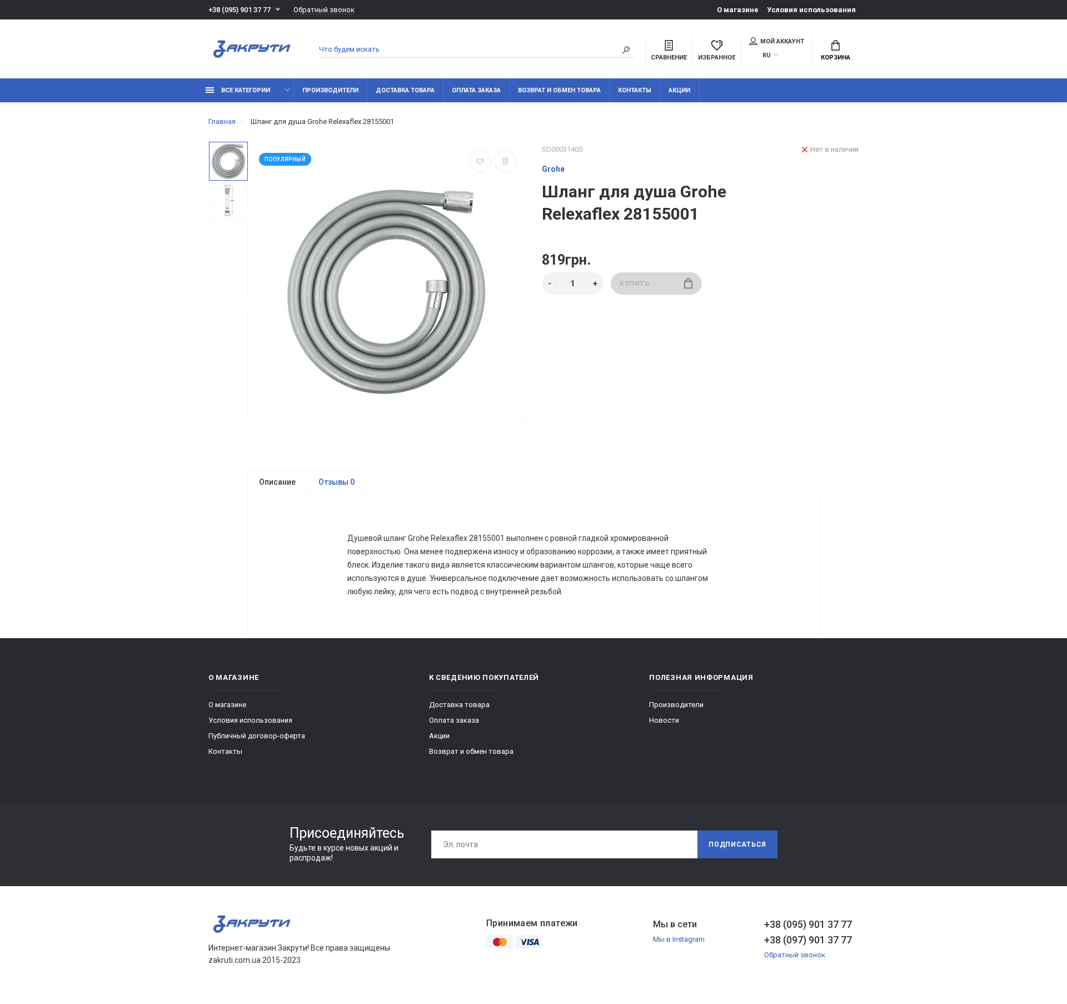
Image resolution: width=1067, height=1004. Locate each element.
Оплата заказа (476, 90)
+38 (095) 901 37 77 (239, 10)
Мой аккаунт (782, 41)
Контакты (634, 90)
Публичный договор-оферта (256, 736)
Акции (679, 90)
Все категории (245, 90)
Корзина (835, 57)
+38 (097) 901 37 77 (808, 940)
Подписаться (737, 844)
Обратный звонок (324, 10)
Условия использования (811, 10)
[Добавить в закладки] (480, 161)
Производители (330, 90)
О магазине (738, 10)
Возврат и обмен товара (559, 90)
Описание (277, 482)
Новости (664, 720)
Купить (635, 283)
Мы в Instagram (679, 939)
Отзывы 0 (336, 482)
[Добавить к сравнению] (505, 161)
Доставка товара (405, 90)
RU (766, 55)
